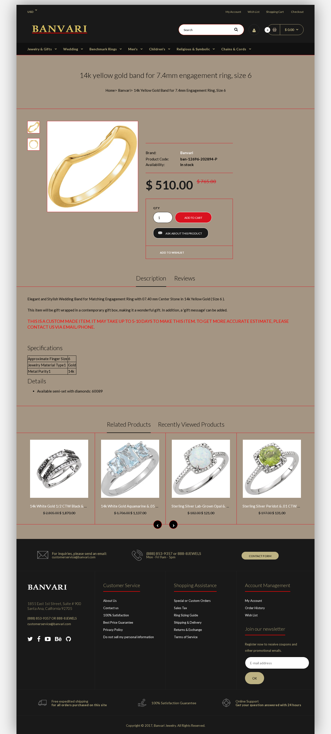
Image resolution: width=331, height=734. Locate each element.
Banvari (124, 90)
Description (151, 278)
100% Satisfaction (116, 615)
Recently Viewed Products (191, 424)
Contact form (260, 556)
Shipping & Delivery (188, 622)
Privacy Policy (113, 630)
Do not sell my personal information (128, 637)
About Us (110, 601)
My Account (233, 12)
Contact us (110, 608)
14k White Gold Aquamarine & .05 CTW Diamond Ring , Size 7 (150, 506)
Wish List (254, 12)
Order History (255, 608)
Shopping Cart (275, 12)
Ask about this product (184, 233)
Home (110, 90)
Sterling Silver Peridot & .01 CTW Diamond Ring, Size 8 (287, 506)
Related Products (129, 424)
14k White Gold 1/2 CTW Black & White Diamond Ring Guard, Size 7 (84, 506)
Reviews (184, 278)
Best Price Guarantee (118, 622)
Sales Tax (180, 608)
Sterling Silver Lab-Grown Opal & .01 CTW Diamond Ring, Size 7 (223, 506)
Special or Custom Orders (192, 601)
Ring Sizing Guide (186, 615)
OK (254, 678)
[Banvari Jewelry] (59, 32)
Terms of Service (185, 637)
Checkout (297, 12)
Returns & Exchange (188, 630)
